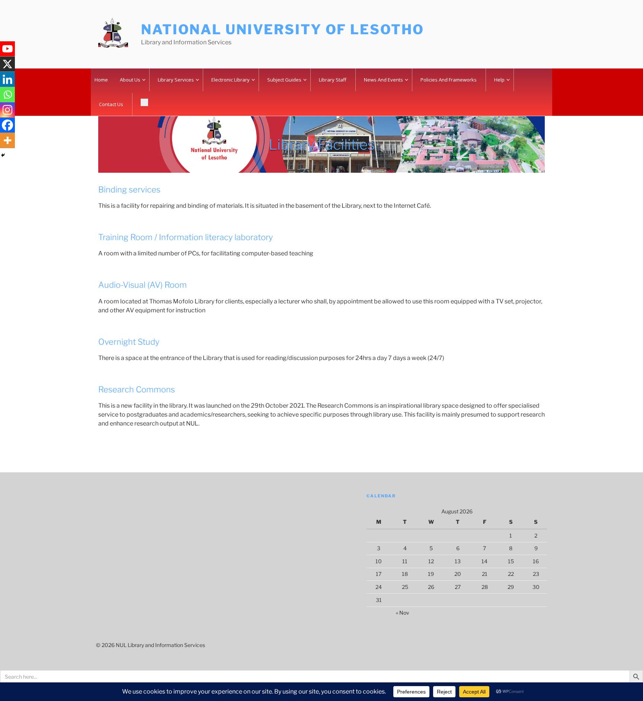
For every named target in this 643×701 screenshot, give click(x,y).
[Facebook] (7, 125)
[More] (7, 140)
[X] (7, 64)
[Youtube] (7, 49)
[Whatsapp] (7, 94)
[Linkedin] (7, 79)
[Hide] (3, 155)
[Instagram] (7, 110)
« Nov (402, 612)
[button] (144, 103)
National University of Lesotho (282, 29)
